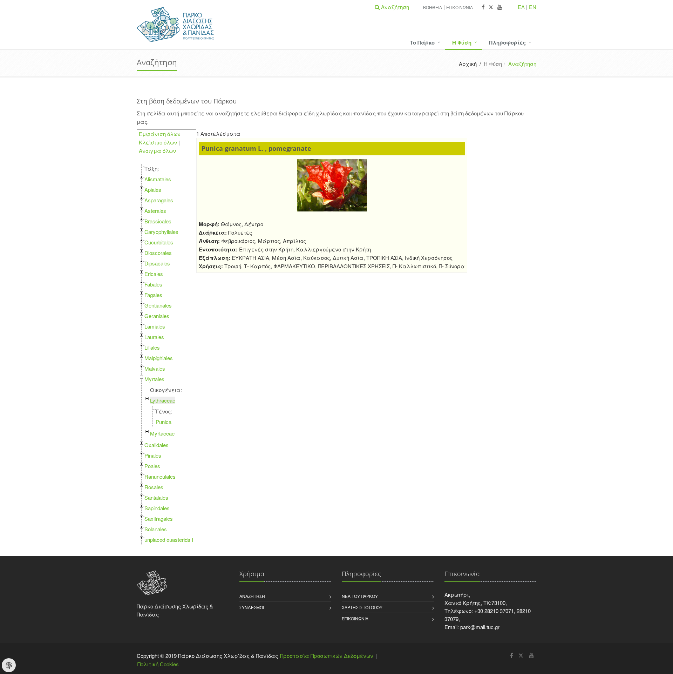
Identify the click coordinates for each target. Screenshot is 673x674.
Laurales (154, 337)
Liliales (152, 347)
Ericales (153, 273)
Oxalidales (156, 445)
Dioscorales (158, 252)
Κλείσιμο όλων (158, 142)
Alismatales (157, 179)
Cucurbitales (158, 242)
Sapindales (157, 508)
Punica (163, 421)
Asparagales (158, 200)
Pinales (152, 455)
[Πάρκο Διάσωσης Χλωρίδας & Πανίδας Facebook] (483, 7)
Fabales (153, 284)
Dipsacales (157, 263)
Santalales (156, 497)
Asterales (155, 210)
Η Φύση (461, 42)
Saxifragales (158, 518)
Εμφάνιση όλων (160, 133)
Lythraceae (162, 400)
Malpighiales (158, 358)
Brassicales (157, 221)
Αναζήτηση (252, 596)
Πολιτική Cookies (158, 664)
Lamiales (154, 326)
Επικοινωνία (459, 7)
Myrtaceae (162, 433)
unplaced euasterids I (168, 539)
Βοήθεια (432, 7)
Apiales (152, 189)
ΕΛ (521, 7)
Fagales (153, 294)
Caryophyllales (161, 231)
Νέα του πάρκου (360, 596)
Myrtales (154, 379)
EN (532, 7)
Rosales (153, 487)
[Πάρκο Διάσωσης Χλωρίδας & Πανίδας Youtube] (499, 7)
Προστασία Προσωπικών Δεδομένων (326, 655)
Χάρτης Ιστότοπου (362, 607)
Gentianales (158, 305)
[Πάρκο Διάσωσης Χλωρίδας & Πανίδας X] (491, 7)
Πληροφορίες (507, 42)
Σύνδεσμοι (251, 607)
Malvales (154, 368)
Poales (152, 466)
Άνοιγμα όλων (157, 150)
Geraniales (156, 315)
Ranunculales (160, 476)
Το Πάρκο (422, 42)
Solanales (155, 529)
